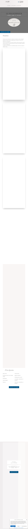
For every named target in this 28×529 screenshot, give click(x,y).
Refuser (18, 526)
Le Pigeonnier (13, 5)
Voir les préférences (24, 526)
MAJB (7, 2)
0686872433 (21, 2)
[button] (26, 519)
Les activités (18, 5)
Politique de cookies (16, 527)
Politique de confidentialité (20, 527)
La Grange (8, 5)
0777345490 (21, 1)
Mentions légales (15, 467)
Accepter (13, 526)
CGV (16, 467)
